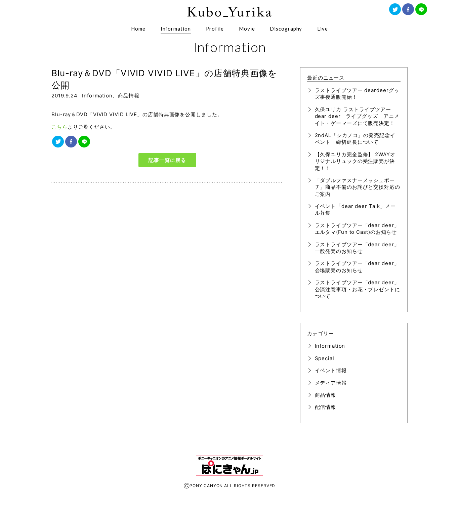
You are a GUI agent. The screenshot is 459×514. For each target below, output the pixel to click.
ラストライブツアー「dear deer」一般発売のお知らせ (357, 247)
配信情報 (325, 407)
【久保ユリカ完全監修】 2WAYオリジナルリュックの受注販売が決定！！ (355, 161)
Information (176, 29)
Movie (247, 29)
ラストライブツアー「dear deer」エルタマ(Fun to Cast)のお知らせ (357, 228)
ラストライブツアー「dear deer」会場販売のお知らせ (357, 266)
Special (324, 358)
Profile (215, 29)
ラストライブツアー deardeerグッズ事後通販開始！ (357, 93)
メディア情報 (331, 383)
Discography (286, 29)
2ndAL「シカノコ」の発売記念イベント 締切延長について (355, 138)
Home (138, 29)
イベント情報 (331, 370)
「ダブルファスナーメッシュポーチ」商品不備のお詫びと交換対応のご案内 (357, 187)
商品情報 (128, 95)
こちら (59, 127)
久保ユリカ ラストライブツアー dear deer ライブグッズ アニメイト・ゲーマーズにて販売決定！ (357, 116)
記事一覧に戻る (167, 160)
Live (322, 29)
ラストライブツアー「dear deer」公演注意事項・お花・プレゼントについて (357, 289)
